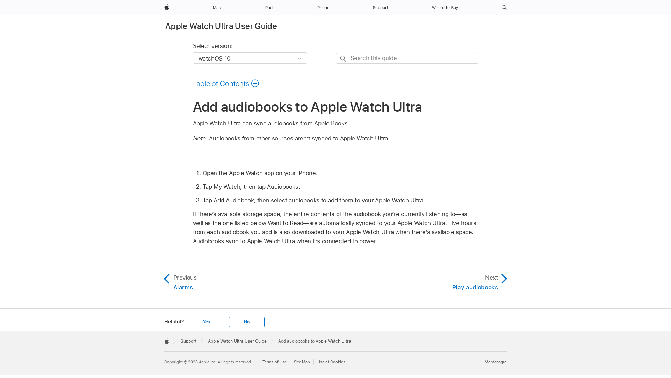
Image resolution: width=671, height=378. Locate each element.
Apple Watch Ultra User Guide (221, 26)
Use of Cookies (331, 361)
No (247, 322)
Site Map (302, 361)
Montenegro (496, 361)
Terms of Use (274, 361)
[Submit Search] (343, 58)
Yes (206, 322)
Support (188, 341)
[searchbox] (407, 58)
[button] (504, 7)
